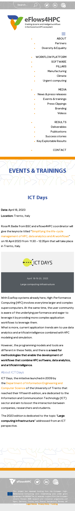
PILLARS (61, 66)
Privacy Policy (43, 504)
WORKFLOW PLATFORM (51, 57)
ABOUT (61, 39)
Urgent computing (54, 81)
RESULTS (60, 122)
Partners (60, 43)
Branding (60, 108)
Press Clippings (56, 104)
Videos (62, 113)
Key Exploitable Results (51, 141)
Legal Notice (31, 504)
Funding (54, 504)
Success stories (56, 136)
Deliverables (58, 127)
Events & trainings (54, 99)
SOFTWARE (58, 62)
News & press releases (52, 94)
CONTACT (59, 150)
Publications (58, 132)
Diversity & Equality (54, 48)
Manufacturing (57, 71)
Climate (61, 76)
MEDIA (62, 89)
